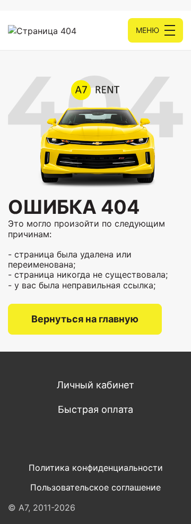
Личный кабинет (95, 384)
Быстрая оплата (95, 409)
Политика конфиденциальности (96, 467)
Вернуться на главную (84, 319)
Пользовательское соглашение (95, 487)
